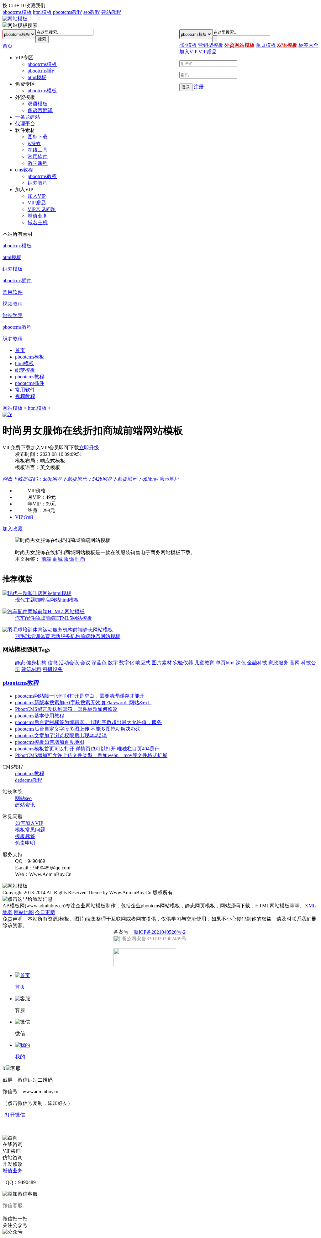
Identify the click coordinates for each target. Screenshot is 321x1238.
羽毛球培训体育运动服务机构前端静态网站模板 (67, 636)
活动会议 (69, 662)
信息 (53, 662)
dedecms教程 (28, 780)
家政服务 (278, 662)
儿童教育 (204, 662)
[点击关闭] (3, 1131)
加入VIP (37, 196)
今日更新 (45, 912)
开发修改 (13, 1164)
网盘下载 (27, 479)
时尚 (80, 559)
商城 (58, 559)
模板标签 (25, 836)
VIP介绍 (24, 517)
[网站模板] (15, 18)
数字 (113, 662)
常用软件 (38, 156)
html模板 (42, 12)
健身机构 (36, 662)
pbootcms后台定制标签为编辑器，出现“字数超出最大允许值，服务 (88, 722)
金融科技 (257, 662)
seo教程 (91, 12)
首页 (8, 46)
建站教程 (111, 12)
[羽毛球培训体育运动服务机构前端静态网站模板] (58, 629)
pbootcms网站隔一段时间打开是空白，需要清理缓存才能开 (80, 696)
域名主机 (38, 222)
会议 (85, 662)
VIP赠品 (37, 202)
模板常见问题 (30, 829)
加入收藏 (13, 528)
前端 (46, 559)
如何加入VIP (29, 823)
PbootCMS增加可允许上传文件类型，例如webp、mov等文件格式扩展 (91, 755)
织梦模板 (13, 269)
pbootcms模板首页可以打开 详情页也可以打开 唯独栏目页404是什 (87, 748)
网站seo (23, 798)
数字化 (126, 662)
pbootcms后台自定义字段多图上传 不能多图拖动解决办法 (78, 729)
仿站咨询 (13, 1157)
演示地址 (170, 479)
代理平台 (25, 123)
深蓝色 (99, 662)
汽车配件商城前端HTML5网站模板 (53, 618)
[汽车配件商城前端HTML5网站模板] (44, 611)
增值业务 (38, 216)
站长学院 (13, 315)
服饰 (69, 559)
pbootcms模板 (17, 12)
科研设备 (53, 669)
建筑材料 (31, 669)
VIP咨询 (12, 1151)
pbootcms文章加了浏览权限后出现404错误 (61, 735)
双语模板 (38, 103)
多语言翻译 (40, 110)
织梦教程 (38, 183)
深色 (241, 662)
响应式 (142, 662)
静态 (20, 662)
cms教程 (24, 169)
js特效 (34, 143)
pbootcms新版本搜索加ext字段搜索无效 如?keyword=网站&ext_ (83, 702)
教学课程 (38, 163)
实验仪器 (183, 662)
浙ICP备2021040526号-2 (160, 932)
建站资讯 (25, 805)
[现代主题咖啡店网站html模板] (37, 593)
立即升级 (89, 447)
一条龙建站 (27, 117)
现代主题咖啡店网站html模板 (47, 600)
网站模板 (13, 408)
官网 (295, 662)
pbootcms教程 (67, 12)
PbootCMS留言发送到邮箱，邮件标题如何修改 (66, 709)
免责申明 (25, 843)
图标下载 (38, 136)
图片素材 (162, 662)
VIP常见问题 (42, 209)
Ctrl (12, 5)
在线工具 (38, 150)
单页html (225, 662)
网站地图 (24, 912)
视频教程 (13, 303)
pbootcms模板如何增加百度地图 (49, 742)
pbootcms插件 (42, 70)
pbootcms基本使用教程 (39, 715)
